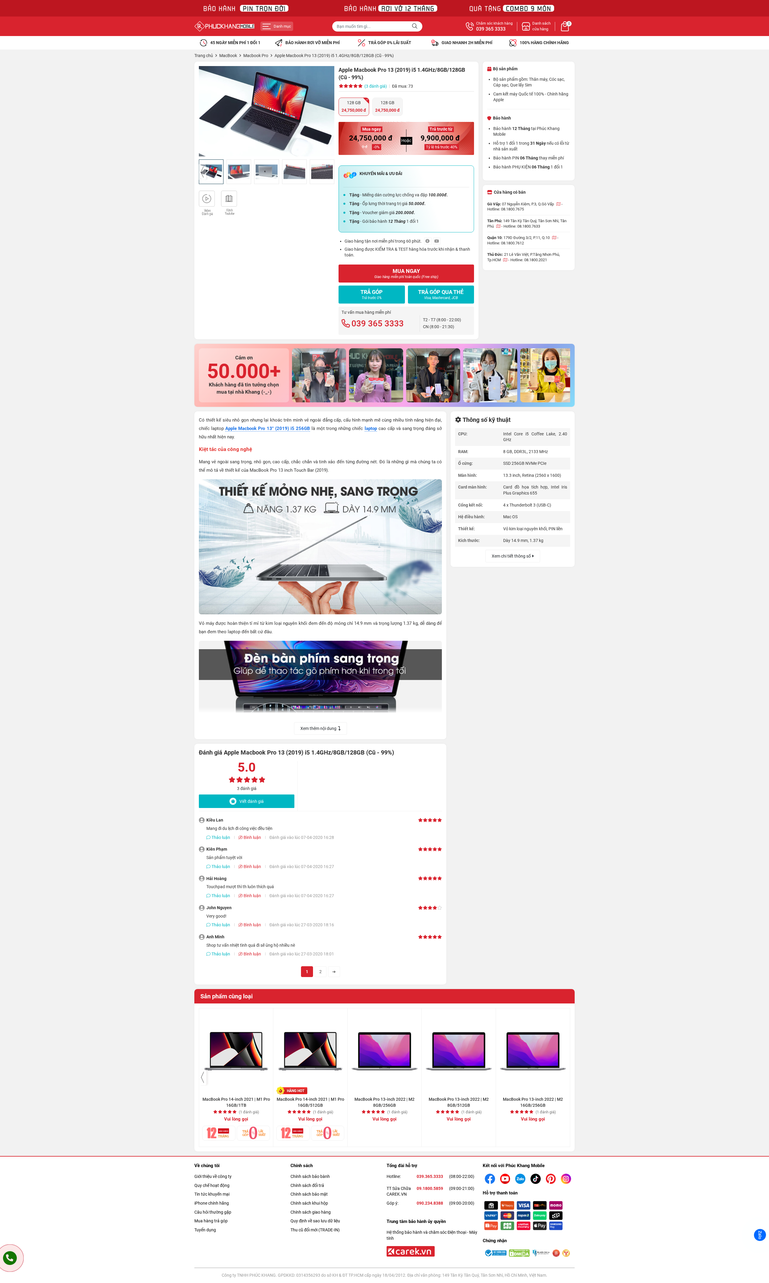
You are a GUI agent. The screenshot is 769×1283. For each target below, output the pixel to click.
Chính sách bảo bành (310, 1176)
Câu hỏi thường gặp (212, 1212)
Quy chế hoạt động (211, 1185)
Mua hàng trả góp (211, 1220)
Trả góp (371, 294)
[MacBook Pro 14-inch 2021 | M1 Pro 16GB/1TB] (236, 1048)
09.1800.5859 (430, 1188)
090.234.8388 (430, 1203)
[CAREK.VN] (410, 1250)
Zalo (759, 1235)
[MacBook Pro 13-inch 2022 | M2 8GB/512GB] (459, 1048)
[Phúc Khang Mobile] (224, 26)
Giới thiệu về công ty (213, 1176)
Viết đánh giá (251, 801)
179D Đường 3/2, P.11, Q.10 (527, 237)
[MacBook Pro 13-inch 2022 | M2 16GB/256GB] (533, 1048)
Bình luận (252, 837)
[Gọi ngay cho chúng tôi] (10, 1258)
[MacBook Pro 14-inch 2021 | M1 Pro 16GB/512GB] (310, 1048)
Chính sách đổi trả (307, 1185)
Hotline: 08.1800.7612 (505, 243)
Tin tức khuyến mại (211, 1194)
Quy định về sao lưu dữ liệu (315, 1220)
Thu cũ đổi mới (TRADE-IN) (315, 1229)
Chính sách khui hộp (309, 1203)
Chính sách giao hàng (310, 1212)
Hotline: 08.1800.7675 (505, 209)
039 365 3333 (491, 29)
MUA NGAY (406, 273)
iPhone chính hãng (211, 1203)
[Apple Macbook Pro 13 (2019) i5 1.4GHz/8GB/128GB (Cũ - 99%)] (266, 111)
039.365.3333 (430, 1176)
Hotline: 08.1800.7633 (521, 226)
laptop (371, 428)
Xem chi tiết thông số (511, 556)
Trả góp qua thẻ (441, 294)
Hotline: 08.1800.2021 (528, 260)
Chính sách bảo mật (309, 1194)
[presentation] (202, 172)
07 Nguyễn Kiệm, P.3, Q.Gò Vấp (528, 204)
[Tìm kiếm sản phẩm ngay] (415, 26)
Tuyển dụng (205, 1229)
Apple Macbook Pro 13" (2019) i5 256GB (267, 428)
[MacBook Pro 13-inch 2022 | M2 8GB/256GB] (384, 1048)
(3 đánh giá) (375, 86)
